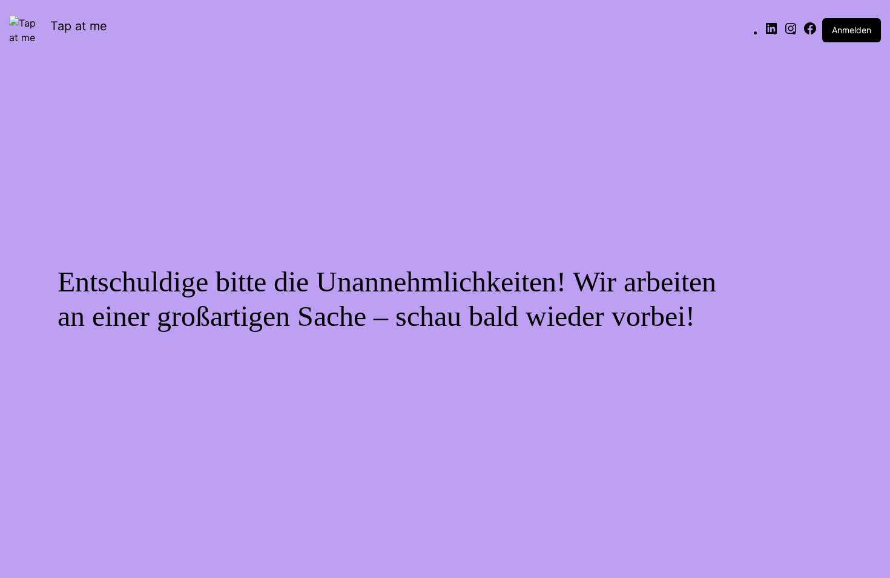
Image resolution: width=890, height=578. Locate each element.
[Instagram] (790, 32)
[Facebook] (810, 32)
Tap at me (78, 26)
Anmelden (851, 30)
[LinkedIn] (771, 32)
